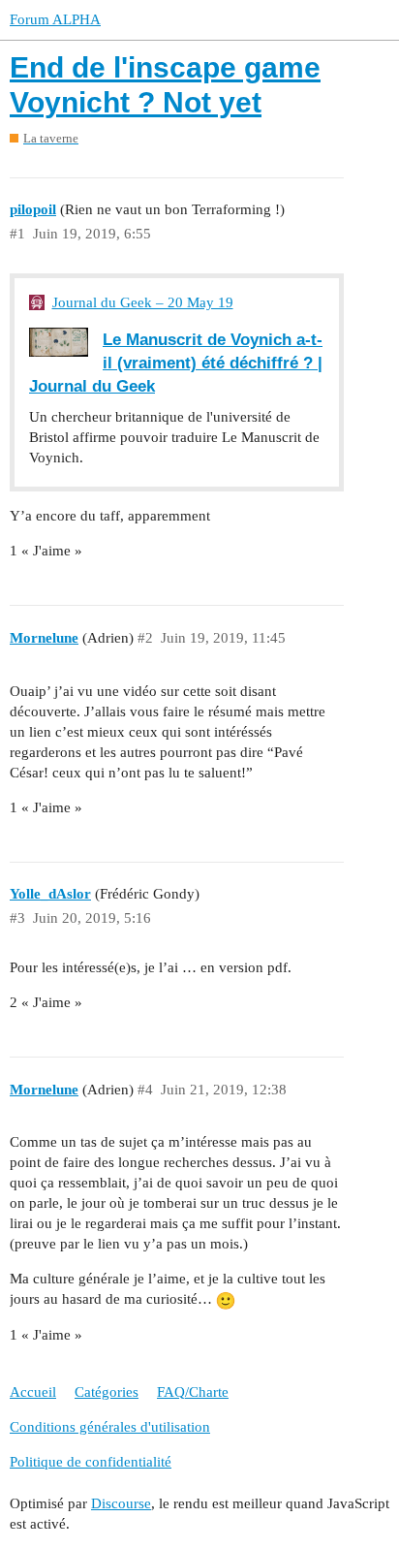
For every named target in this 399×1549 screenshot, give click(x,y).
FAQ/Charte (193, 1392)
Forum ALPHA (55, 19)
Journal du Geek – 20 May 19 (142, 302)
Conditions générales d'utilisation (110, 1427)
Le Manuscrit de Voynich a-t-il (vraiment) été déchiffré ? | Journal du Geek (175, 362)
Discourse (121, 1503)
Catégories (106, 1392)
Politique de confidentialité (90, 1462)
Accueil (33, 1392)
